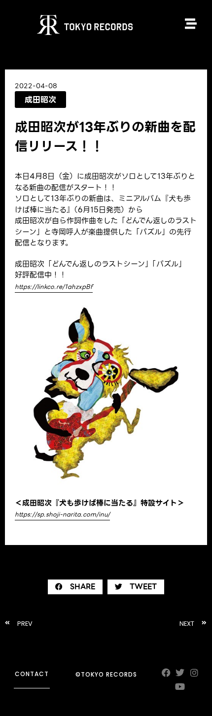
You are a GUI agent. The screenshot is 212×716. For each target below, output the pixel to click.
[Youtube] (180, 687)
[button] (75, 587)
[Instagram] (194, 672)
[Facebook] (166, 672)
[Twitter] (180, 672)
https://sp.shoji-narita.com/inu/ (62, 514)
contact (32, 674)
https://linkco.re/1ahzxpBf (54, 286)
